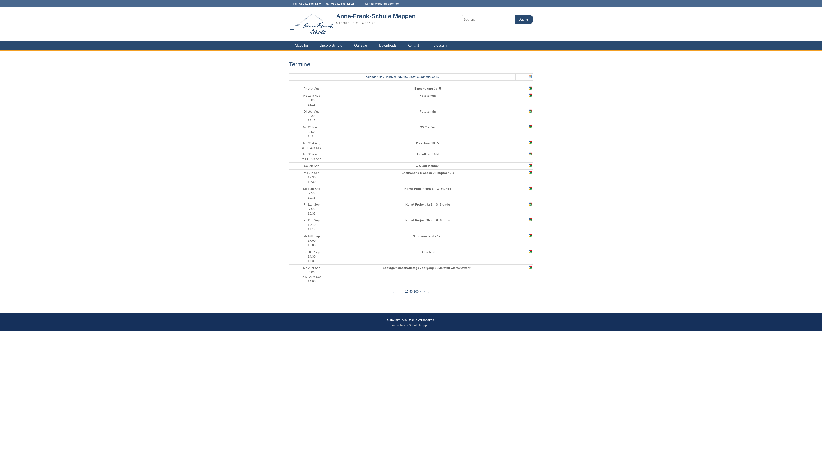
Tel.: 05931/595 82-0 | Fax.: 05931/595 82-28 (323, 3)
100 (416, 291)
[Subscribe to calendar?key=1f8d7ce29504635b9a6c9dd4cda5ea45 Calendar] (530, 77)
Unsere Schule (331, 45)
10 (406, 291)
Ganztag (360, 45)
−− (398, 291)
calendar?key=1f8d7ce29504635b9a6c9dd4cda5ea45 (402, 76)
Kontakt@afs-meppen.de (382, 3)
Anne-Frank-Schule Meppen (376, 16)
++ (424, 291)
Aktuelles (302, 45)
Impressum (438, 45)
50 (411, 291)
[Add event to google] (530, 88)
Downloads (387, 45)
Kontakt (413, 45)
